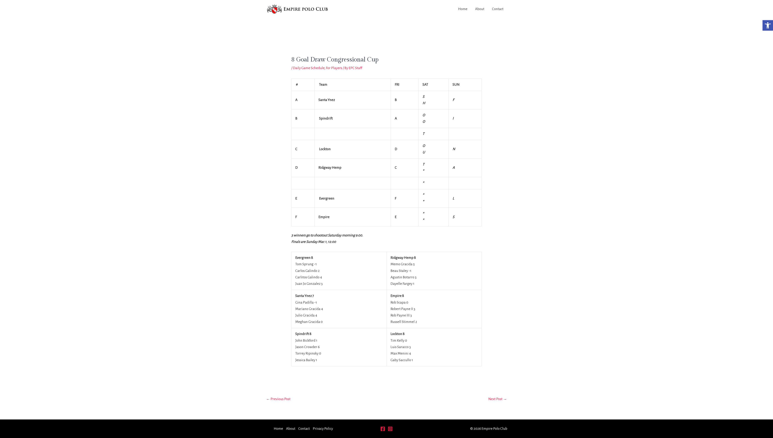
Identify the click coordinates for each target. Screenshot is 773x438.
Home (462, 9)
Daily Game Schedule (308, 68)
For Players (334, 68)
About (479, 9)
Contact (497, 9)
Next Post (497, 399)
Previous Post (278, 399)
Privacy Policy (323, 429)
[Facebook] (382, 428)
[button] (768, 25)
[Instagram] (390, 428)
